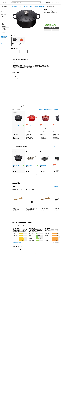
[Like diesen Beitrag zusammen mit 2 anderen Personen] (54, 269)
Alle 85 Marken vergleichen (17, 242)
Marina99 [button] (16, 318)
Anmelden (48, 2)
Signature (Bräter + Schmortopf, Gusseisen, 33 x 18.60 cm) (38, 312)
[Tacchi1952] (20, 270)
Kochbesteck (4, 18)
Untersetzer (4, 26)
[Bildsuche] (41, 2)
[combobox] (19, 266)
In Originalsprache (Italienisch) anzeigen (20, 325)
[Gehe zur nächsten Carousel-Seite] (57, 125)
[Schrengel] (20, 332)
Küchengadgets (4, 43)
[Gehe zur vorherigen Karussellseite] (13, 125)
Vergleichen (48, 29)
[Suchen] (12, 2)
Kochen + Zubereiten (3, 12)
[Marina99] (20, 319)
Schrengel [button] (16, 331)
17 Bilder (25, 32)
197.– (45, 9)
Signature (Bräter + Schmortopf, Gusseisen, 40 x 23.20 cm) (38, 279)
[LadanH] (20, 299)
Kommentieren (16, 281)
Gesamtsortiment (4, 6)
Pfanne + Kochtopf (5, 21)
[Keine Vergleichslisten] (54, 2)
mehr (13, 292)
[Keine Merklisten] (56, 2)
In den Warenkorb (52, 27)
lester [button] (16, 285)
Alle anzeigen (56, 109)
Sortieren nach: (15, 266)
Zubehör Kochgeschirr (4, 29)
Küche (2, 9)
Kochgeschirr (3, 14)
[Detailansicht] (20, 237)
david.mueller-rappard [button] (18, 352)
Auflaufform (4, 16)
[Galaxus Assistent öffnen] (52, 2)
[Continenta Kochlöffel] (45, 202)
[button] (51, 25)
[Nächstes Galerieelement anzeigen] (42, 19)
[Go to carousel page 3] (35, 174)
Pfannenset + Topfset (4, 24)
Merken (56, 29)
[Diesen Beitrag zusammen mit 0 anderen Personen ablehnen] (58, 269)
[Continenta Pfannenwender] (18, 202)
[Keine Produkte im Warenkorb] (58, 2)
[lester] (20, 286)
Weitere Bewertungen (36, 366)
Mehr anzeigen (15, 140)
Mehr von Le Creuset (54, 16)
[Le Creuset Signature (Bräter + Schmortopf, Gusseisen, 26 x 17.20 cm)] (45, 121)
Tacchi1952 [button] (16, 269)
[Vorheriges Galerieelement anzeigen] (11, 19)
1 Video (28, 32)
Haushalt (2, 8)
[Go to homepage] (4, 2)
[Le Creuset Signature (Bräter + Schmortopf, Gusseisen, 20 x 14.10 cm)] (32, 121)
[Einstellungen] (44, 2)
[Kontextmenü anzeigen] (52, 269)
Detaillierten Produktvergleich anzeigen (45, 109)
